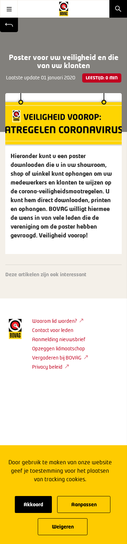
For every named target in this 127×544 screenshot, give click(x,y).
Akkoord (33, 504)
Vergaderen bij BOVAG (56, 358)
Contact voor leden (52, 330)
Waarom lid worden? (54, 321)
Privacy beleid (47, 367)
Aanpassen (84, 504)
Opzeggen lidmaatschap (58, 348)
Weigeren (63, 527)
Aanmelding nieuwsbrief (58, 339)
